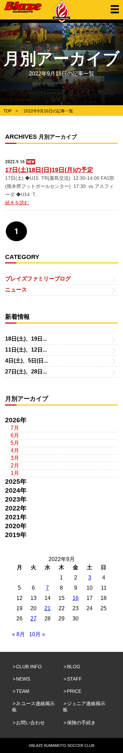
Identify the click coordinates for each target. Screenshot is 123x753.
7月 (15, 428)
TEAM (22, 691)
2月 (15, 465)
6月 (15, 435)
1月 (15, 473)
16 (75, 598)
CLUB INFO (29, 666)
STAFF (74, 679)
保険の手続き (81, 722)
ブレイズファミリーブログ (38, 279)
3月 (15, 458)
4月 (15, 450)
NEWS (23, 679)
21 (47, 608)
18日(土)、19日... (26, 339)
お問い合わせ (30, 722)
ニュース (16, 289)
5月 (15, 443)
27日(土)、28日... (26, 371)
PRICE (74, 691)
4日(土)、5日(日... (26, 361)
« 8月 (18, 634)
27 (33, 618)
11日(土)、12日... (26, 350)
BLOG (73, 666)
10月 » (37, 634)
